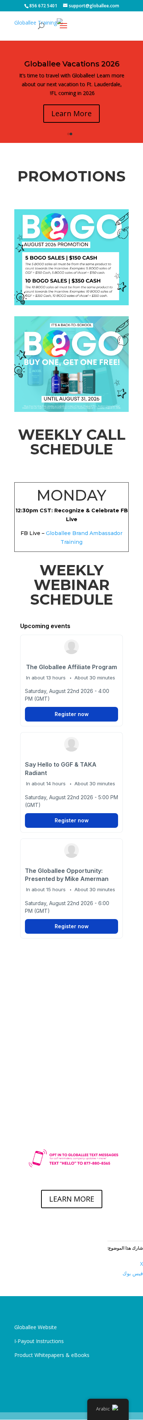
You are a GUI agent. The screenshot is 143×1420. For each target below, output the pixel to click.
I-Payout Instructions (39, 1341)
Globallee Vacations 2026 (71, 63)
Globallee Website (35, 1327)
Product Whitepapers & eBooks (51, 1354)
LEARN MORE (71, 1199)
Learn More (71, 113)
